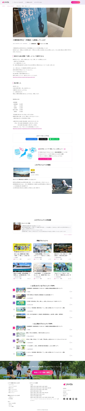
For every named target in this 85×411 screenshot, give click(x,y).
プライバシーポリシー (67, 390)
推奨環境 (64, 392)
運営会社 (64, 395)
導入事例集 (11, 398)
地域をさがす (11, 387)
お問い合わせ (65, 393)
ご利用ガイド (11, 397)
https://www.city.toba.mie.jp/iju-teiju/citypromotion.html (24, 77)
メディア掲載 (11, 406)
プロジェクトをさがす (13, 386)
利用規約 (64, 388)
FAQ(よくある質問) (12, 403)
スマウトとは (11, 384)
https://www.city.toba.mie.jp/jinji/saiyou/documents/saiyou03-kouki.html (27, 128)
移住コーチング (11, 392)
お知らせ (10, 404)
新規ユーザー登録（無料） (42, 372)
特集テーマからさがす (13, 389)
